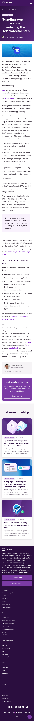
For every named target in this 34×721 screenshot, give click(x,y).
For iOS (4, 596)
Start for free (17, 577)
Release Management (8, 629)
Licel (4, 90)
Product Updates (7, 15)
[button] (30, 3)
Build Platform (6, 635)
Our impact (5, 673)
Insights (4, 632)
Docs (3, 651)
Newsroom (5, 682)
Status (3, 663)
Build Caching (5, 626)
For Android (5, 599)
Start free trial (17, 396)
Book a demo (17, 583)
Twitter (28, 345)
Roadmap (4, 660)
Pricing (3, 610)
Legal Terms (5, 695)
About (3, 670)
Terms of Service (6, 701)
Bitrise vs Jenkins (6, 607)
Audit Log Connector (7, 640)
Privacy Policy (5, 698)
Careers (4, 679)
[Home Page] (7, 3)
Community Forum (7, 657)
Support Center (6, 648)
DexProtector (10, 98)
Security (4, 601)
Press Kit (4, 685)
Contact (4, 613)
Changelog (5, 654)
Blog (3, 676)
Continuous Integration (8, 593)
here (29, 342)
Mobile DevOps (6, 604)
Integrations (5, 638)
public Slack (13, 348)
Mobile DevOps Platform (8, 621)
